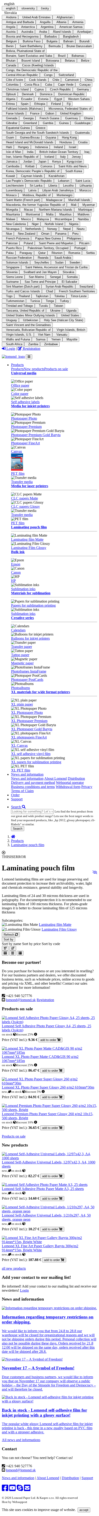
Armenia (77, 22)
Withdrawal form (68, 787)
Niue (9, 233)
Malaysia (43, 219)
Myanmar (88, 204)
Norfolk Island (54, 224)
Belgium (11, 41)
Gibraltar (11, 123)
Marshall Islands (79, 200)
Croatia (82, 142)
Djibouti (11, 94)
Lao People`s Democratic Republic (29, 180)
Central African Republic (22, 75)
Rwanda (43, 257)
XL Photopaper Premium (29, 721)
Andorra (11, 17)
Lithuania (86, 185)
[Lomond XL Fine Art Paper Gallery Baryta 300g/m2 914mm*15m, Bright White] (49, 1242)
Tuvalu (43, 305)
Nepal (67, 229)
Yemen (56, 339)
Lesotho (68, 185)
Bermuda (55, 46)
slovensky (28, 8)
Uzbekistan (30, 320)
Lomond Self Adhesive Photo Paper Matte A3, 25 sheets (43, 1189)
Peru (75, 233)
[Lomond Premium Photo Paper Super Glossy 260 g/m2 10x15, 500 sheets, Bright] (49, 1110)
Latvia (32, 190)
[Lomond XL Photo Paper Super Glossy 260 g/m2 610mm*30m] (49, 1083)
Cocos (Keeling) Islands (38, 65)
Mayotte (72, 339)
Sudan (59, 262)
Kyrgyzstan (74, 161)
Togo (9, 296)
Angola (10, 27)
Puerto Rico (14, 248)
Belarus (70, 60)
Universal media (23, 373)
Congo (48, 75)
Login (10, 348)
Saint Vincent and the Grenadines (28, 325)
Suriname (12, 281)
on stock (7, 1034)
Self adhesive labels (25, 402)
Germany (83, 89)
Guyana (51, 137)
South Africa (14, 344)
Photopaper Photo (24, 418)
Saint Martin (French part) (23, 200)
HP (13, 581)
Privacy (86, 787)
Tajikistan (42, 296)
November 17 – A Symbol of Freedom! (38, 1368)
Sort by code (51, 944)
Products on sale (14, 1136)
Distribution (76, 778)
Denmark (28, 94)
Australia (27, 31)
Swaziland (86, 286)
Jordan (27, 161)
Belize (85, 60)
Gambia (48, 123)
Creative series (22, 618)
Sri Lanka (36, 185)
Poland (28, 243)
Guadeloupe (82, 123)
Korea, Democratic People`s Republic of (32, 171)
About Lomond (55, 778)
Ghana (88, 118)
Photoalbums (20, 688)
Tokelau (59, 296)
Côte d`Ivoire (14, 80)
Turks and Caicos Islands (23, 291)
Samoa (40, 339)
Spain (24, 104)
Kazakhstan (56, 176)
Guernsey (71, 118)
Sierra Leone (14, 277)
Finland (56, 104)
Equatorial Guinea (18, 128)
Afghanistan (65, 17)
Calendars (18, 630)
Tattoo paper (20, 655)
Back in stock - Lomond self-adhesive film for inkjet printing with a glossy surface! (44, 1413)
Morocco (85, 190)
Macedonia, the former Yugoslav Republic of (35, 204)
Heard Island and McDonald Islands (29, 142)
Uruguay (11, 320)
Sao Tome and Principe (40, 281)
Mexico (26, 219)
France (34, 113)
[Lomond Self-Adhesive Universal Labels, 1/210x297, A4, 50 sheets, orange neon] (49, 1211)
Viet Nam (44, 334)
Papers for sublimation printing (33, 605)
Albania (61, 22)
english (10, 8)
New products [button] (34, 369)
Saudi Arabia (62, 257)
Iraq (86, 152)
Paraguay (26, 253)
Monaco (11, 195)
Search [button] (16, 807)
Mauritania (13, 214)
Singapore (12, 267)
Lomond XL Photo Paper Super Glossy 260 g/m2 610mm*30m (48, 1087)
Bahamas (78, 55)
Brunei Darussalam (79, 46)
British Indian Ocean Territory (58, 152)
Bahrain (68, 41)
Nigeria (73, 224)
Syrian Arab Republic (59, 286)
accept (83, 1510)
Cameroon (72, 80)
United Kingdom (70, 113)
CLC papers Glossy (25, 506)
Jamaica (11, 161)
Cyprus (39, 89)
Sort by (8, 939)
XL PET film (20, 770)
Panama (60, 233)
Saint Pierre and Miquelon (56, 243)
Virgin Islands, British (71, 329)
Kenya (56, 161)
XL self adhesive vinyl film (30, 754)
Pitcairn (84, 243)
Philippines (74, 238)
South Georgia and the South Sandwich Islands (37, 132)
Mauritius (65, 214)
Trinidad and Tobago (19, 305)
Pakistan (12, 243)
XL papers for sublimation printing (36, 762)
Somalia (72, 277)
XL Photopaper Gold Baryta (31, 729)
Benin (10, 46)
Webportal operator (70, 783)
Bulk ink (18, 552)
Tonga (50, 301)
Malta (49, 214)
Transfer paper (21, 647)
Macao (28, 209)
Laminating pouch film (29, 527)
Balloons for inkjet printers (30, 638)
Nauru (80, 229)
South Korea (73, 171)
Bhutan (10, 60)
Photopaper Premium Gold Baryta (36, 435)
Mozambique (63, 219)
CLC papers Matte (24, 498)
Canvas (16, 451)
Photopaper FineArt (25, 443)
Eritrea (10, 104)
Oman (45, 233)
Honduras (65, 142)
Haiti (9, 147)
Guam (10, 137)
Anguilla (45, 22)
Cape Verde (65, 84)
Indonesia (41, 147)
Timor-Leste (79, 296)
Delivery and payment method (33, 783)
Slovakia (68, 272)
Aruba (43, 31)
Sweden (75, 262)
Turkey (64, 301)
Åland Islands (62, 31)
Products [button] (17, 365)
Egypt (58, 99)
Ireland (58, 147)
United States (70, 315)
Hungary (23, 147)
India (30, 152)
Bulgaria (52, 41)
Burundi (84, 41)
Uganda (71, 310)
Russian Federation (19, 257)
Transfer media (22, 482)
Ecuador (26, 99)
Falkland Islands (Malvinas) (24, 108)
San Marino (36, 277)
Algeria (10, 99)
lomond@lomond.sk (21, 1000)
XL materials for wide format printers (40, 692)
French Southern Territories (77, 291)
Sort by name (11, 944)
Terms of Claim (22, 791)
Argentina (47, 27)
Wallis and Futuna (18, 339)
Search (17, 828)
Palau (10, 253)
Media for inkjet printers (30, 406)
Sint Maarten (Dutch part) (23, 286)
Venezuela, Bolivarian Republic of (28, 329)
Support (17, 799)
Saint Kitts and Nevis (72, 166)
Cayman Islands (32, 176)
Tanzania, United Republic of (25, 310)
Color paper (19, 394)
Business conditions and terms (33, 787)
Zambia (33, 344)
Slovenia (11, 272)
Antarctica (28, 27)
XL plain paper (22, 704)
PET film (17, 473)
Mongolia (12, 209)
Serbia (90, 253)
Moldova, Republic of (37, 195)
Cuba (48, 84)
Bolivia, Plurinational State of (25, 51)
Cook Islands (38, 80)
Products (17, 841)
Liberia (52, 185)
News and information (27, 778)
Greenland (30, 123)
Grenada (11, 118)
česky (45, 8)
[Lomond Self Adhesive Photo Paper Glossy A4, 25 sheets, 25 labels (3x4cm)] (49, 1022)
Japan (42, 161)
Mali (73, 204)
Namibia (83, 219)
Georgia (28, 118)
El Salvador (69, 281)
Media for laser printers (29, 486)
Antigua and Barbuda (20, 22)
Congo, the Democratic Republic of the (32, 70)
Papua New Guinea (48, 238)
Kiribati (30, 166)
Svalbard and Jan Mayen (40, 272)
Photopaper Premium (26, 427)
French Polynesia (17, 238)
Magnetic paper (22, 663)
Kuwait (10, 176)
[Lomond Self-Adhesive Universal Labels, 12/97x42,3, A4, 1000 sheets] (49, 1158)
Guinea (64, 123)
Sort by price (31, 944)
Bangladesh (71, 36)
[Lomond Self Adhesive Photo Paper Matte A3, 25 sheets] (44, 1185)
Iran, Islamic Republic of (22, 156)
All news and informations (21, 1440)
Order (15, 795)
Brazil (62, 55)
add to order (48, 1040)
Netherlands (33, 229)
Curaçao (84, 84)
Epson (15, 564)
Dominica (46, 94)
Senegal (55, 277)
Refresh (9, 934)
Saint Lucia (82, 180)
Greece (40, 128)
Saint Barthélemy (31, 46)
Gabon (49, 113)
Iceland (49, 156)
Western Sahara (79, 99)
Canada (11, 65)
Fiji (69, 104)
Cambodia (12, 166)
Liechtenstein (15, 185)
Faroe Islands (15, 113)
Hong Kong (69, 137)
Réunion (57, 253)
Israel (72, 147)
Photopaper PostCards (27, 680)
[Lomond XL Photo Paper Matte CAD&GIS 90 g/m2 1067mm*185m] (49, 1052)
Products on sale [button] (56, 369)
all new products (14, 1268)
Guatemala (82, 132)
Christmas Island (17, 89)
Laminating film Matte (27, 539)
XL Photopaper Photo (27, 713)
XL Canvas (19, 745)
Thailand (24, 296)
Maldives (84, 214)
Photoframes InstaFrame (28, 671)
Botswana (52, 60)
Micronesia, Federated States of (70, 108)
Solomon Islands (17, 262)
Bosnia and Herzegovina (22, 36)
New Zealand (26, 233)
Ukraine (55, 310)
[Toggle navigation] (29, 356)
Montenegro (64, 195)
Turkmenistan (15, 301)
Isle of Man (13, 152)
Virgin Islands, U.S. (19, 334)
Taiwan (58, 305)
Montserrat (33, 214)
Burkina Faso (32, 41)
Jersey (76, 156)
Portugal (79, 248)
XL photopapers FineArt (29, 737)
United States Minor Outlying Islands (30, 315)
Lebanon (63, 180)
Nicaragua (12, 229)
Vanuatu (61, 334)
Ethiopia (39, 104)
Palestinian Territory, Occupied (48, 248)
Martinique (85, 209)
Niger (35, 224)
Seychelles (41, 262)
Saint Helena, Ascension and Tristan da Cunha (56, 267)
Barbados (50, 36)
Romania (74, 253)
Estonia (43, 99)
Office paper (20, 385)
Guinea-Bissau (30, 137)
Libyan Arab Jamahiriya (57, 190)
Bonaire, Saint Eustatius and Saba (29, 55)
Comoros (46, 166)
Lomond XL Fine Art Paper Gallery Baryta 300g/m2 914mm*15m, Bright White (40, 1248)
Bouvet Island (30, 60)
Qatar (42, 253)
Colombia (12, 84)
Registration (31, 348)
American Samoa (70, 27)
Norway (52, 229)
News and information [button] (27, 774)
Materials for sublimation (30, 593)
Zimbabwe (51, 344)
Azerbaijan (84, 31)
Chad (49, 291)
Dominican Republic (71, 94)
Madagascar (54, 200)
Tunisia (35, 301)
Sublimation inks (23, 589)
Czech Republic (60, 89)
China (88, 80)
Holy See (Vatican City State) (63, 320)
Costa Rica (31, 84)
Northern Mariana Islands (55, 209)
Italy (63, 156)
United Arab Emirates (36, 17)
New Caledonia (16, 224)
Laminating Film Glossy (28, 548)
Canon (16, 572)
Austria (10, 31)
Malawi (10, 219)
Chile (55, 80)
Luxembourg (14, 190)
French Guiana (49, 118)
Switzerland (66, 75)
